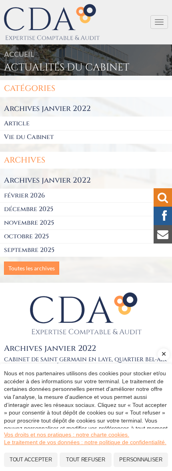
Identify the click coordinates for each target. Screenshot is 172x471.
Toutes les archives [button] (31, 268)
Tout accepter (31, 460)
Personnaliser (140, 460)
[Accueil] (86, 313)
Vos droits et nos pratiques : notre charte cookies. (66, 434)
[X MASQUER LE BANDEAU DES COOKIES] (163, 354)
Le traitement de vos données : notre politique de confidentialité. (85, 442)
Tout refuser (85, 460)
